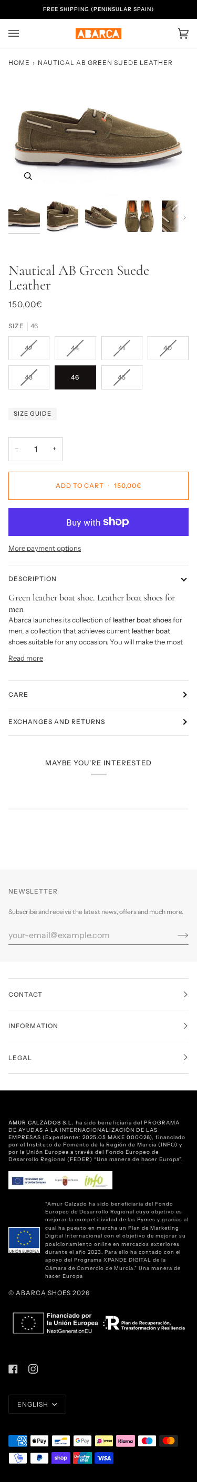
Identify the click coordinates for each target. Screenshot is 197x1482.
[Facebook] (13, 1369)
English (33, 1404)
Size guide (32, 413)
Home (19, 62)
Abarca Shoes (43, 1293)
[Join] (175, 935)
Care (18, 694)
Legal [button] (20, 1058)
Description (32, 579)
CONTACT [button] (25, 994)
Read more (25, 658)
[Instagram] (33, 1369)
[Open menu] (24, 34)
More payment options (44, 548)
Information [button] (33, 1026)
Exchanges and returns (56, 722)
